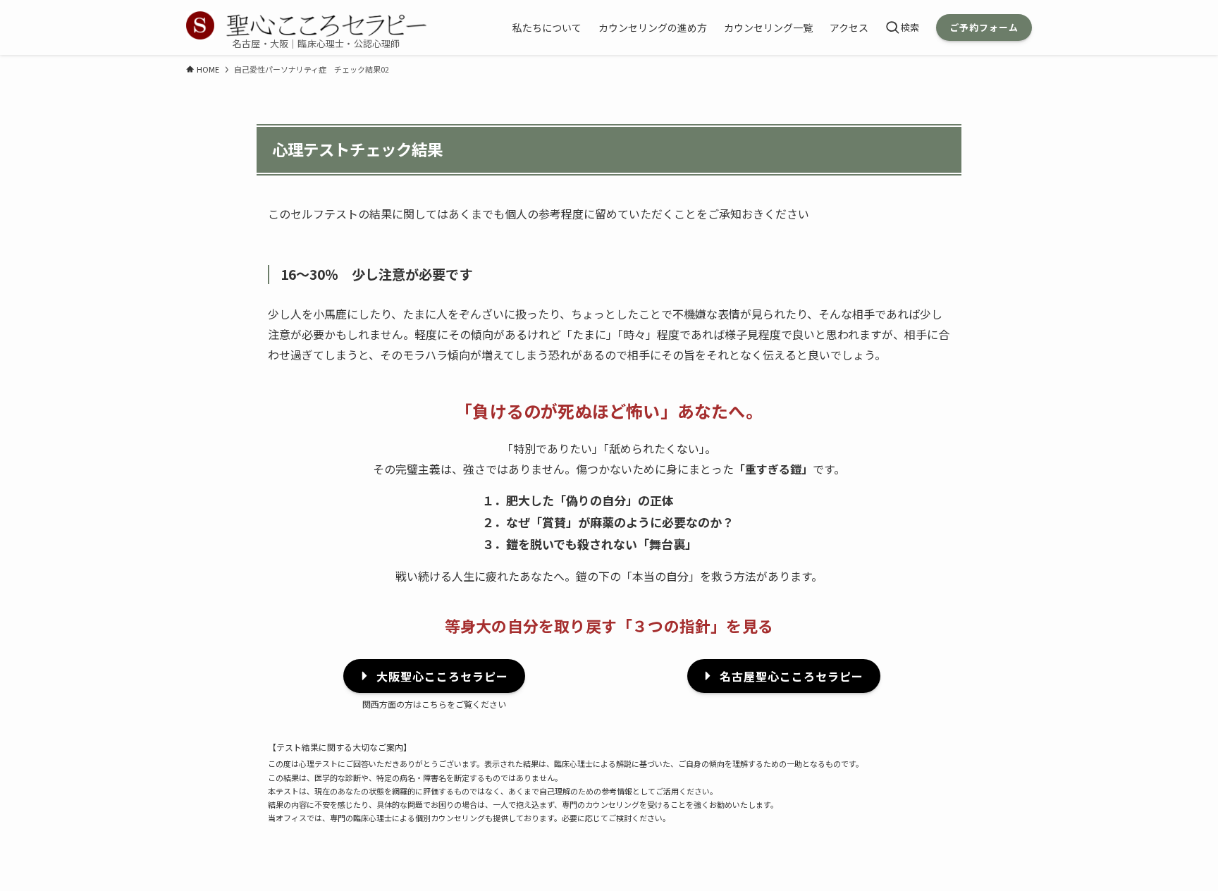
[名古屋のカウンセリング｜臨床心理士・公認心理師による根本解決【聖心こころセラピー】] (306, 25)
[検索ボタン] (902, 27)
